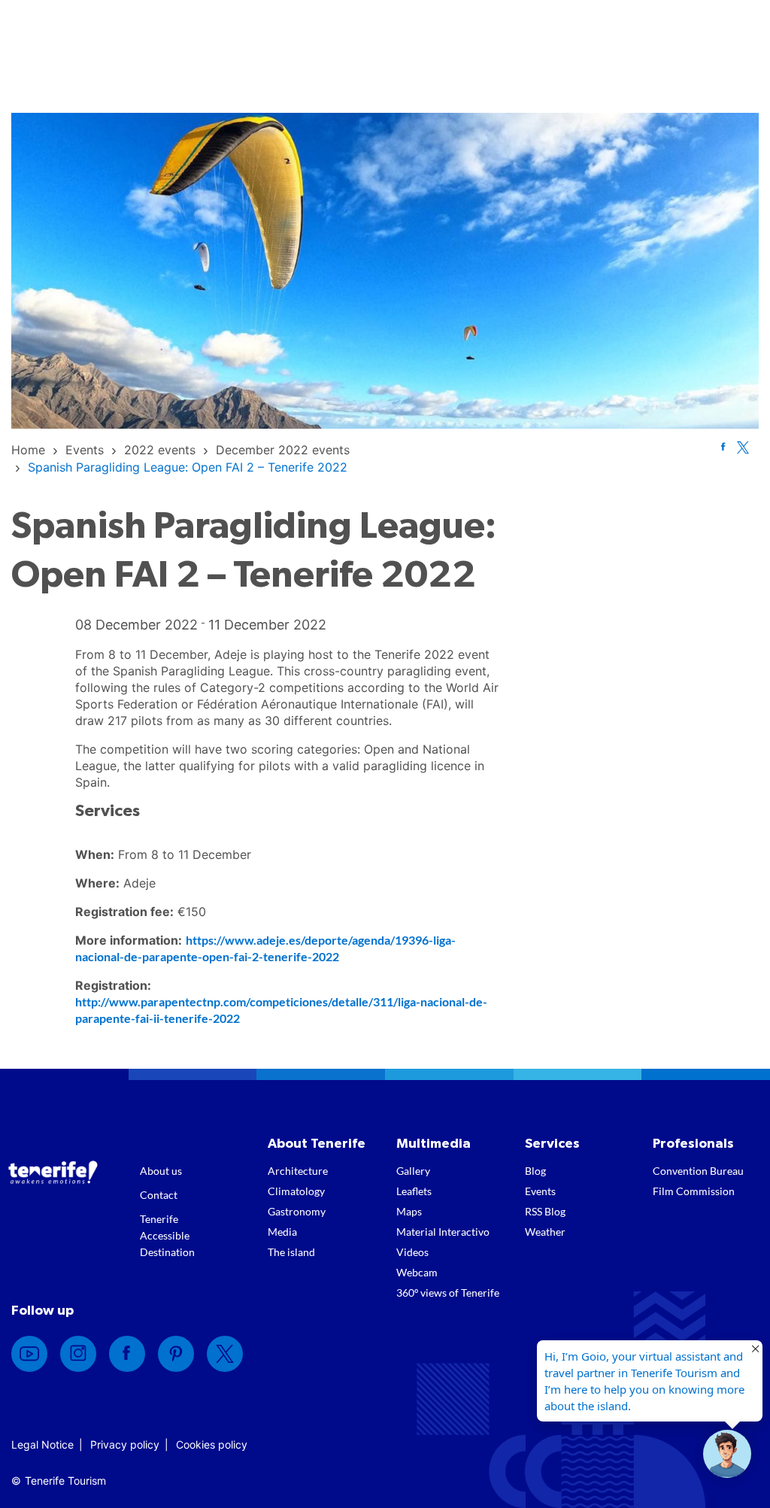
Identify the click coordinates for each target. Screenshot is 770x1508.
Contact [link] (158, 1194)
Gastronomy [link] (297, 1211)
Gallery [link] (413, 1170)
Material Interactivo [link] (443, 1231)
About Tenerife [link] (316, 1144)
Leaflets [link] (414, 1191)
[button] (727, 1454)
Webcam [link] (417, 1272)
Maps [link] (409, 1211)
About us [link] (161, 1170)
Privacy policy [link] (124, 1444)
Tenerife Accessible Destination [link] (167, 1235)
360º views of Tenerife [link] (447, 1292)
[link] (28, 449)
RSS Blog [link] (545, 1211)
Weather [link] (545, 1231)
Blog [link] (535, 1170)
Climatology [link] (296, 1191)
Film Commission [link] (694, 1191)
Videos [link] (412, 1252)
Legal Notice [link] (42, 1444)
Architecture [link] (298, 1170)
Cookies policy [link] (211, 1444)
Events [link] (540, 1191)
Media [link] (282, 1231)
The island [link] (291, 1252)
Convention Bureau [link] (698, 1170)
